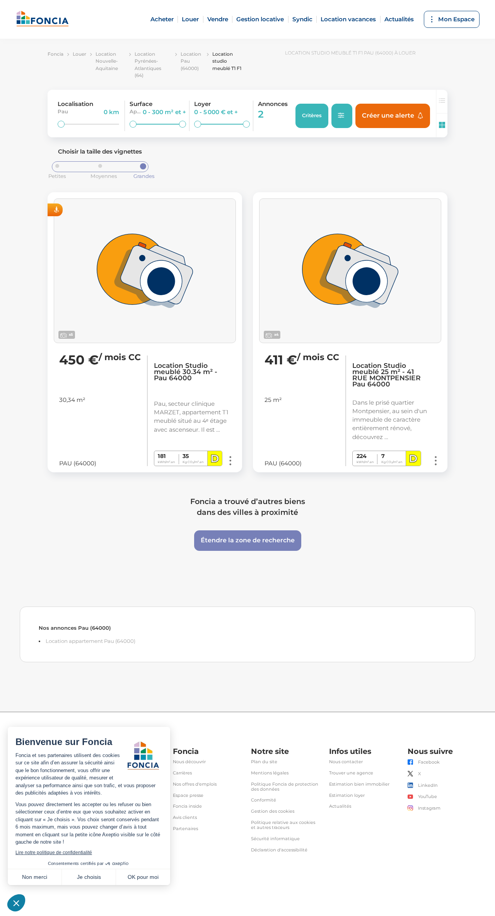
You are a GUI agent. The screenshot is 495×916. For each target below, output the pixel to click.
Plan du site (264, 761)
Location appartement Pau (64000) (90, 641)
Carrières (182, 773)
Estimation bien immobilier (359, 784)
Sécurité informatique (275, 838)
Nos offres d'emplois (195, 784)
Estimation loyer (347, 795)
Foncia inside (187, 806)
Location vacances (348, 19)
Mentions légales (269, 773)
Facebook (429, 762)
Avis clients (185, 817)
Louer (190, 19)
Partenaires (185, 828)
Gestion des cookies (272, 811)
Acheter (162, 19)
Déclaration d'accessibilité (279, 850)
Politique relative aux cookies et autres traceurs (283, 825)
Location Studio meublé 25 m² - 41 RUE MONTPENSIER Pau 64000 (386, 374)
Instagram (429, 808)
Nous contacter (346, 761)
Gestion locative (260, 19)
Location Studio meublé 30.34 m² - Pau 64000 (185, 371)
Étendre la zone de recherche (248, 540)
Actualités (399, 19)
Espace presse (188, 795)
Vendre (217, 19)
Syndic (302, 19)
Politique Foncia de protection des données (284, 787)
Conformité (263, 800)
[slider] (61, 124)
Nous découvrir (189, 761)
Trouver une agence (351, 773)
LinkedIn (428, 785)
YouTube (427, 796)
